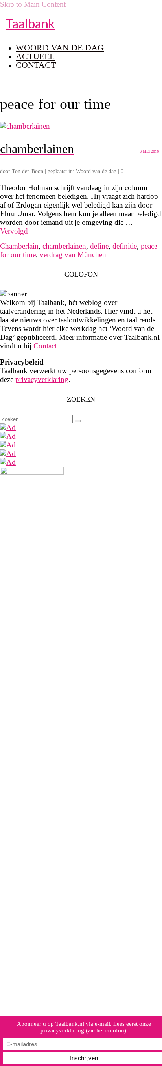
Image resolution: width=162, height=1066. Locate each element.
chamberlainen (64, 246)
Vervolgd (14, 231)
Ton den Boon (27, 171)
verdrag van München (73, 255)
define (99, 246)
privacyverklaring (41, 379)
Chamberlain (19, 246)
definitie (124, 246)
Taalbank (30, 23)
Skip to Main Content (33, 4)
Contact (45, 346)
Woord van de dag (96, 171)
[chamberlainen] (25, 126)
